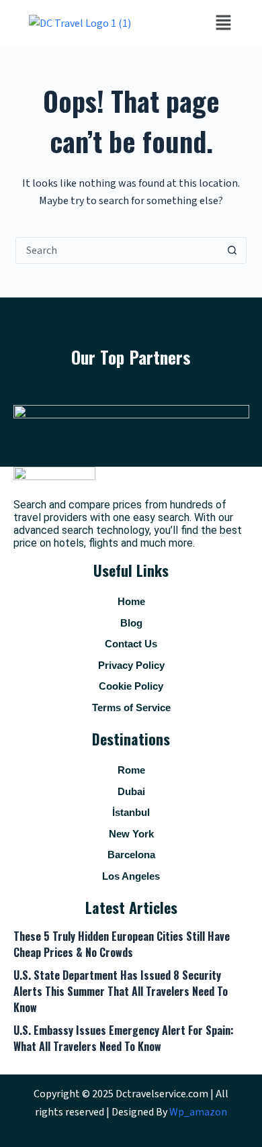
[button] (223, 23)
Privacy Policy (131, 665)
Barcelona (131, 854)
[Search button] (232, 250)
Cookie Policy (131, 686)
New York (131, 833)
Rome (131, 770)
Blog (131, 623)
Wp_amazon (198, 1112)
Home (131, 601)
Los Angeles (131, 876)
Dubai (131, 791)
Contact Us (131, 643)
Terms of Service (131, 707)
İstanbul (131, 812)
